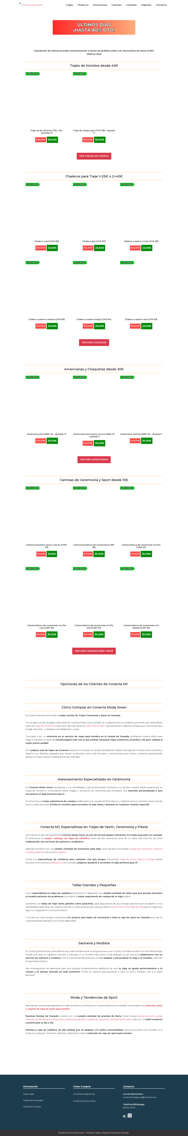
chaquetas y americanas (64, 1019)
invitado (150, 859)
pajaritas (39, 852)
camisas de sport (43, 1019)
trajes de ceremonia (45, 726)
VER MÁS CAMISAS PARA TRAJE (94, 651)
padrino (141, 859)
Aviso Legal (28, 1094)
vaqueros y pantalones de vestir (115, 1019)
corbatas (30, 852)
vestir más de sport (95, 726)
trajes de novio (128, 859)
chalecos (157, 849)
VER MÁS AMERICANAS (94, 459)
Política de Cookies (32, 1107)
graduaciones (57, 862)
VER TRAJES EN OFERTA (94, 156)
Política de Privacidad (33, 1100)
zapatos (62, 852)
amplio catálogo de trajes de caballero (67, 838)
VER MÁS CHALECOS (94, 342)
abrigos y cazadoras (88, 1019)
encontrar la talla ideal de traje (128, 907)
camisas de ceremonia (140, 849)
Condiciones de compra (84, 1101)
